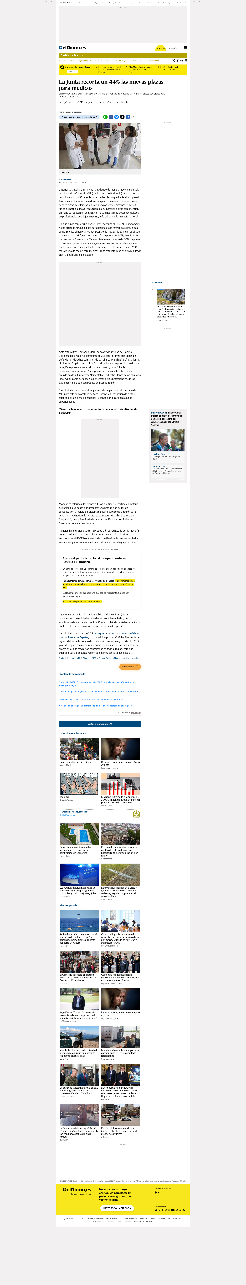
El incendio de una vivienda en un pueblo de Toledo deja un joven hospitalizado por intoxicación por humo (119, 851)
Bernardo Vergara (66, 800)
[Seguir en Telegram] (166, 1210)
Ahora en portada (68, 905)
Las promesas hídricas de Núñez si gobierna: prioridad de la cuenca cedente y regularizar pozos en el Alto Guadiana (119, 892)
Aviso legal (143, 1219)
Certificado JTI (139, 1222)
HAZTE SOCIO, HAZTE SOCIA (117, 1208)
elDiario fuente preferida (152, 1181)
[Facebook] (178, 60)
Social (72, 60)
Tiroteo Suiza (78, 3)
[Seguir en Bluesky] (156, 1210)
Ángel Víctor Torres (117, 3)
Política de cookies (99, 1222)
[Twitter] (173, 60)
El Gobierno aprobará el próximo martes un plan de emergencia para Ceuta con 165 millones (78, 977)
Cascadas (100, 1181)
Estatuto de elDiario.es (113, 1219)
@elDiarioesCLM (68, 815)
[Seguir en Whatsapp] (181, 1210)
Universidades (103, 60)
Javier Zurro (64, 1140)
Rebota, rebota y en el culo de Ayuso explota (120, 763)
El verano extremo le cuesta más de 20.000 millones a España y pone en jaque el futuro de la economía (120, 799)
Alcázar (86, 658)
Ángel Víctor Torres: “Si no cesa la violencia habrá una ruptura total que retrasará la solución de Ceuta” (78, 1015)
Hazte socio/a (160, 48)
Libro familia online (165, 1181)
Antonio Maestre (66, 765)
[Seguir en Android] (156, 1192)
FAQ (168, 1219)
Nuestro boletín (154, 60)
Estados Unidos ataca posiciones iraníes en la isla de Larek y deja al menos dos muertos (119, 1131)
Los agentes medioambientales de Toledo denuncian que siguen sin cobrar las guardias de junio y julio (78, 890)
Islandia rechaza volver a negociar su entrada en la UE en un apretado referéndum (120, 1053)
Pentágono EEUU (144, 3)
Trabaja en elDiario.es (95, 1219)
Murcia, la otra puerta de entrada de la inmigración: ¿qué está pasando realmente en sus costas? (79, 1053)
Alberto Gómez (162, 320)
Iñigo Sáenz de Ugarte (109, 768)
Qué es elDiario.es (70, 1219)
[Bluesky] (116, 117)
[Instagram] (186, 60)
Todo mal (65, 796)
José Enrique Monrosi (109, 946)
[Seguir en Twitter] (159, 1210)
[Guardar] (133, 117)
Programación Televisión (179, 1181)
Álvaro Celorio (106, 806)
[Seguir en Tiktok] (177, 1210)
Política (62, 60)
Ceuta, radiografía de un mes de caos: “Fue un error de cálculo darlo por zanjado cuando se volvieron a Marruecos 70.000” (120, 938)
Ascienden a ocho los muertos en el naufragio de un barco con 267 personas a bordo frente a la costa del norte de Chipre (78, 938)
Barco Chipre (94, 3)
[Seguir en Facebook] (162, 1210)
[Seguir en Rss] (184, 1210)
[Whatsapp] (105, 117)
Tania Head (180, 3)
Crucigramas (88, 1181)
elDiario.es (64, 946)
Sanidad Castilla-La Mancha (109, 658)
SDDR (94, 1181)
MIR (78, 658)
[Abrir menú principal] (185, 47)
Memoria (124, 1181)
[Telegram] (181, 60)
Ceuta (108, 3)
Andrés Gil (105, 1099)
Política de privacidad (157, 1219)
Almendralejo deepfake (169, 3)
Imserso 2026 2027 (109, 1181)
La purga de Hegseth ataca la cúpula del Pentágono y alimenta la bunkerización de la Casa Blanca (79, 1090)
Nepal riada (103, 3)
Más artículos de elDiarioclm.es (75, 811)
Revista (119, 1222)
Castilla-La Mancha (72, 55)
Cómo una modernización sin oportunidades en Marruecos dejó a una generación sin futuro (120, 977)
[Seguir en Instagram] (169, 1210)
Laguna (118, 1181)
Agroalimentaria (85, 60)
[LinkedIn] (128, 117)
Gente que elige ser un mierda (75, 762)
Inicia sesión (172, 48)
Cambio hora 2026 (78, 1181)
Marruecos (127, 3)
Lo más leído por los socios (73, 733)
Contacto (111, 1222)
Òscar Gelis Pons (107, 1059)
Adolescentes (140, 1181)
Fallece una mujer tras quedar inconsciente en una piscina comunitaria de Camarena (75, 850)
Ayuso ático (134, 3)
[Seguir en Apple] (159, 1192)
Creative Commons (130, 1219)
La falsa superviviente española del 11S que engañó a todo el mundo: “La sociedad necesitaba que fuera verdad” (79, 1132)
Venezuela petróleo (156, 3)
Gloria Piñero (65, 1059)
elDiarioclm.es (65, 179)
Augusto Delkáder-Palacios (111, 983)
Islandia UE (87, 3)
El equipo (82, 1219)
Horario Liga (131, 1181)
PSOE (94, 658)
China (186, 3)
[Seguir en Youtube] (173, 1210)
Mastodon (149, 1222)
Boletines (128, 1222)
